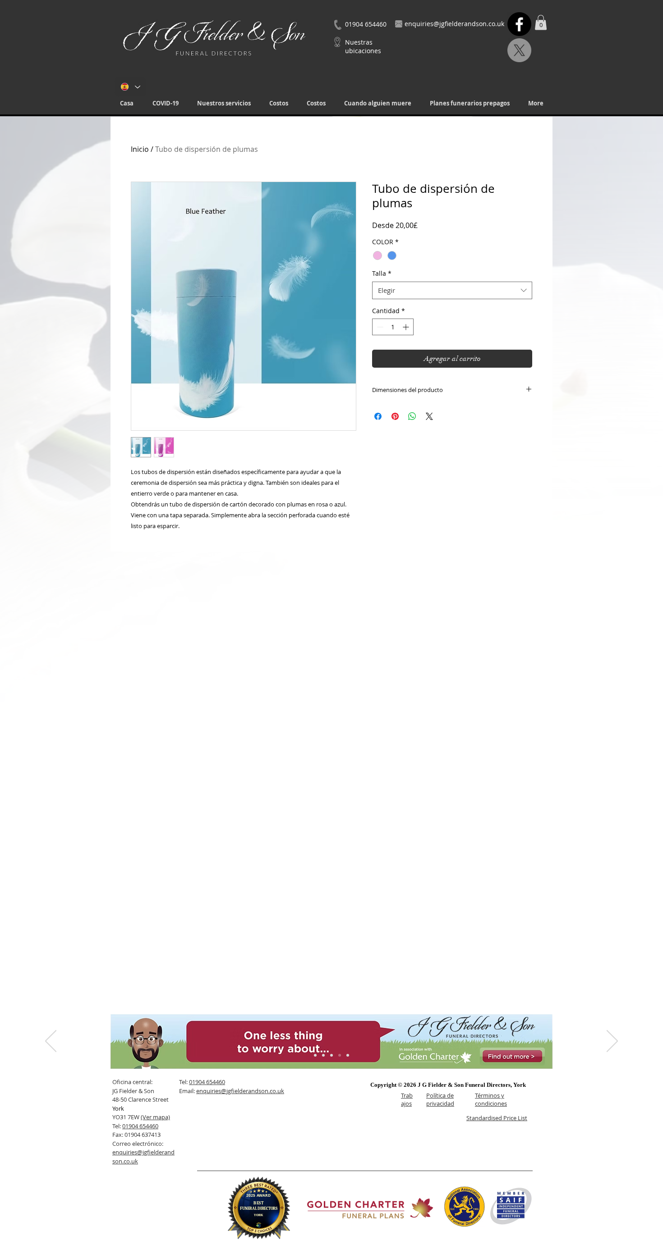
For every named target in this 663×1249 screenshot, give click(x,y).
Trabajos (407, 1099)
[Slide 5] (347, 1055)
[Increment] (406, 327)
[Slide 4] (339, 1055)
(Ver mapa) (155, 1117)
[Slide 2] (323, 1055)
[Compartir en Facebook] (378, 416)
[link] (540, 22)
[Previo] (50, 1041)
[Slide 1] (315, 1055)
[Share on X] (429, 416)
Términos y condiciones (491, 1099)
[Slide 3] (331, 1055)
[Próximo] (612, 1041)
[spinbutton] (393, 327)
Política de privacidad (440, 1099)
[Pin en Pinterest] (395, 416)
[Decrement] (379, 327)
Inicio (140, 149)
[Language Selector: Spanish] (130, 86)
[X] (519, 50)
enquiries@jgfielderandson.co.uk (240, 1091)
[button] (224, 103)
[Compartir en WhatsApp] (412, 416)
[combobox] (452, 290)
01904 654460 (140, 1126)
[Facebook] (519, 24)
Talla (381, 273)
